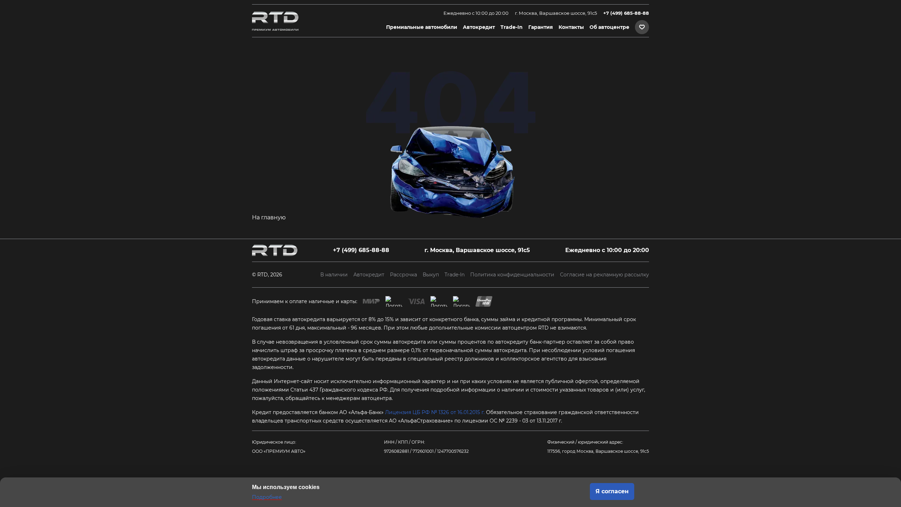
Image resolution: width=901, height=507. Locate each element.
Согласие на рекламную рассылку (604, 274)
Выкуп (431, 274)
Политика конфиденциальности (512, 274)
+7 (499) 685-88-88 (626, 13)
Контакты (571, 27)
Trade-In (511, 27)
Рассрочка (403, 274)
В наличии (334, 274)
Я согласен (612, 491)
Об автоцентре (609, 27)
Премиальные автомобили (421, 27)
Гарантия (540, 27)
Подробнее (267, 497)
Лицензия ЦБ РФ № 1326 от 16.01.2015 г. (435, 412)
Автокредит (479, 27)
